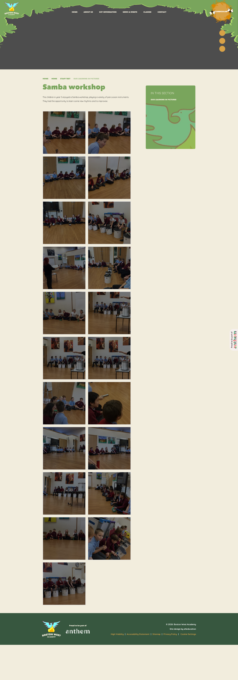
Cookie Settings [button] (187, 634)
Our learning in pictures (86, 79)
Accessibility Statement (138, 634)
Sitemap (156, 634)
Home (45, 79)
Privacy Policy (170, 634)
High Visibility (117, 634)
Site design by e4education (183, 629)
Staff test (65, 79)
